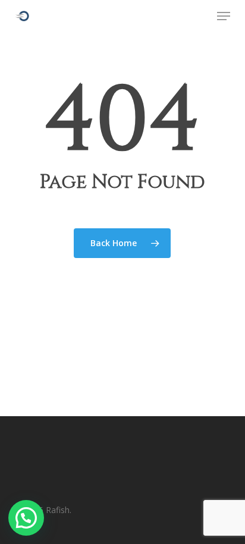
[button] (223, 16)
